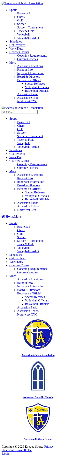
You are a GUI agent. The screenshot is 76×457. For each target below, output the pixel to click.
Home (9, 216)
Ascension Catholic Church (38, 397)
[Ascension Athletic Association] (22, 3)
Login (6, 453)
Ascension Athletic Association (38, 355)
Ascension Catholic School (38, 438)
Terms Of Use (23, 450)
